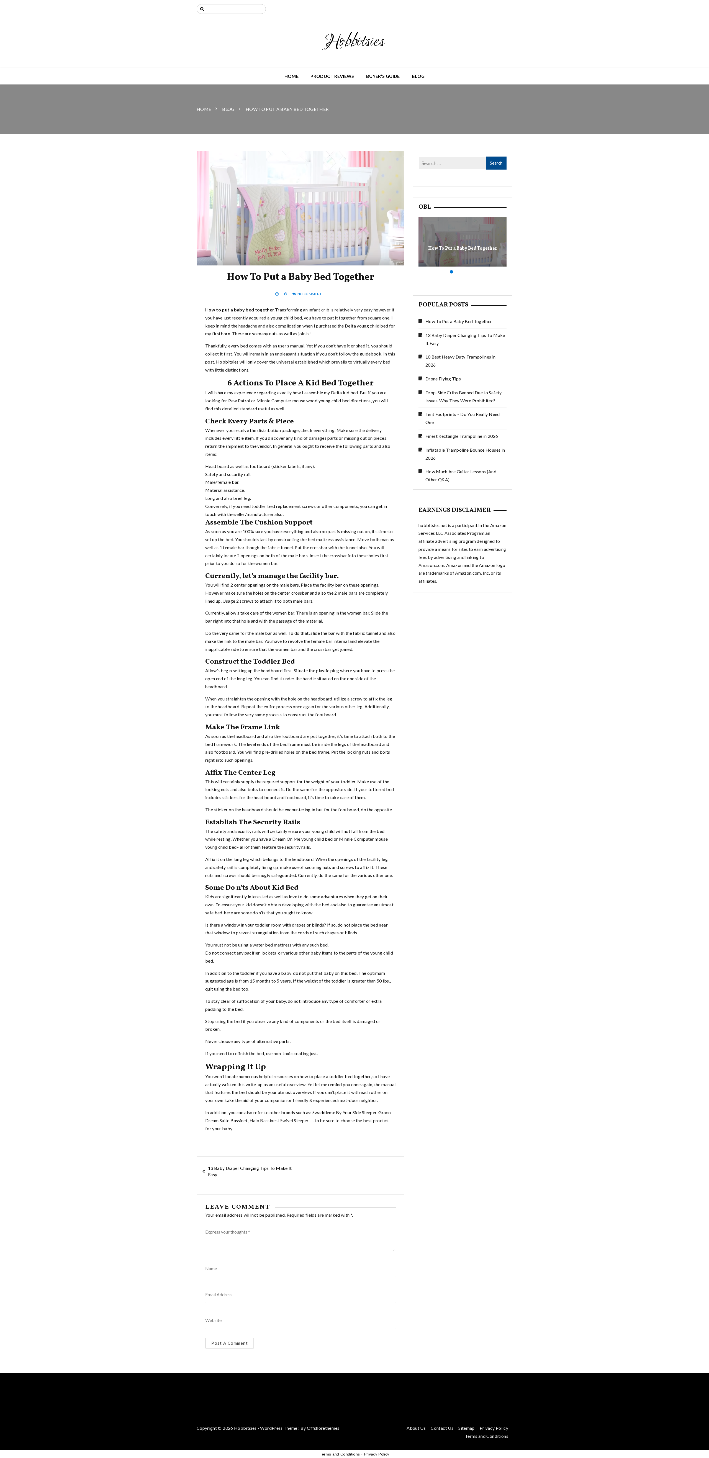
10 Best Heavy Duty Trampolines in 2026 (460, 360)
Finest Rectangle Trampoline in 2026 (461, 436)
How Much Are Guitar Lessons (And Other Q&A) (460, 475)
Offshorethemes (323, 1428)
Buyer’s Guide (383, 76)
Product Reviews (332, 76)
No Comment (309, 294)
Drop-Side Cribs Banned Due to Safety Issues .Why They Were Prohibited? (463, 396)
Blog (418, 76)
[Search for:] (231, 9)
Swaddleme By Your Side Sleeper (344, 1112)
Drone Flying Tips (443, 378)
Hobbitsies (354, 42)
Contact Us (442, 1428)
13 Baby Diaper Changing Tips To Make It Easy (250, 1171)
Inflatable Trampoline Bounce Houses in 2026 (465, 454)
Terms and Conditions (486, 1436)
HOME (291, 76)
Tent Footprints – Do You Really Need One (462, 418)
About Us (416, 1428)
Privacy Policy (494, 1428)
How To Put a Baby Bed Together (462, 248)
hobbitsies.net (432, 525)
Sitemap (466, 1428)
